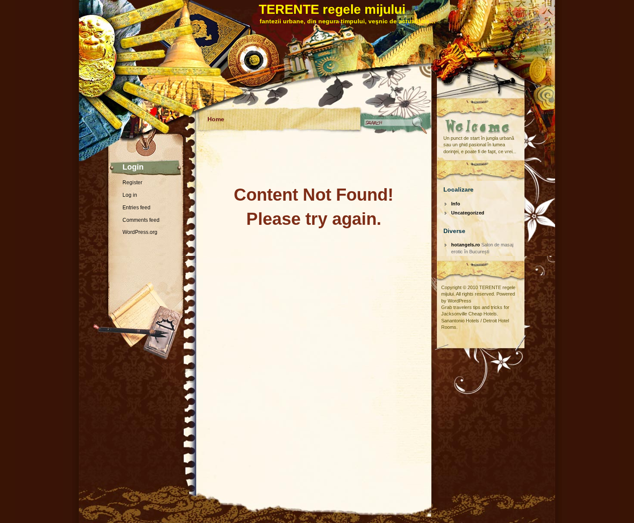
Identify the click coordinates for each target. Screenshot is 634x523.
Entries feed (136, 208)
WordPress (459, 300)
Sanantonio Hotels (460, 320)
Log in (129, 195)
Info (455, 203)
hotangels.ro (465, 244)
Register (132, 183)
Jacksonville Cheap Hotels (469, 313)
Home (215, 119)
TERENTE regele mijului (332, 9)
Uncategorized (467, 212)
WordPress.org (139, 232)
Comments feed (141, 220)
